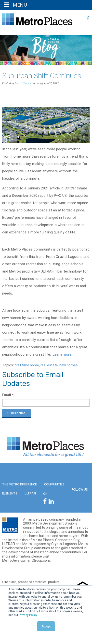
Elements (9, 493)
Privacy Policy (28, 615)
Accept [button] (46, 626)
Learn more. (62, 354)
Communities (54, 484)
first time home (26, 365)
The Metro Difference (19, 484)
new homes (68, 365)
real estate (49, 365)
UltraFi (30, 493)
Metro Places (23, 83)
